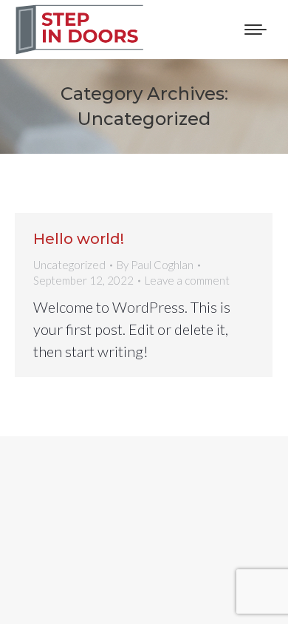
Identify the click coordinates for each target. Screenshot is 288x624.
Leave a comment (187, 280)
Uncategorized (69, 264)
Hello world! (78, 239)
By (155, 264)
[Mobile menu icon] (255, 30)
